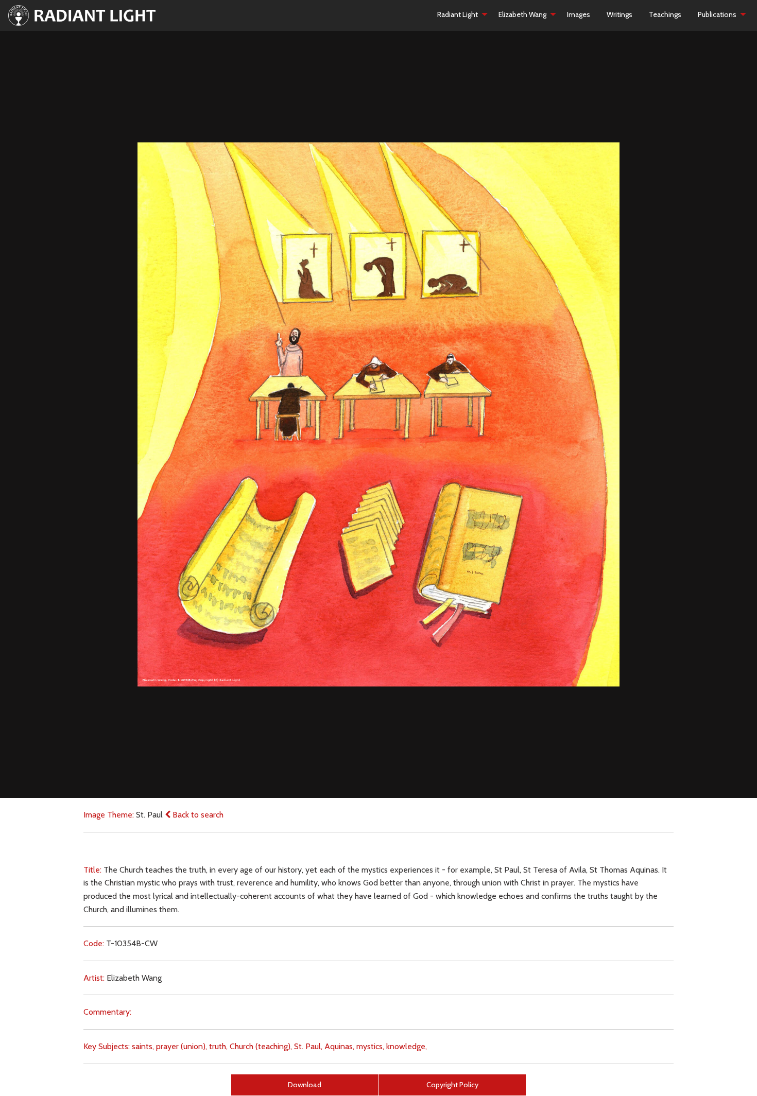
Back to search (196, 815)
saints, (143, 1046)
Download (304, 1084)
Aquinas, (339, 1046)
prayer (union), (181, 1046)
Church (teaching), (261, 1046)
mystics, (370, 1046)
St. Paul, (308, 1046)
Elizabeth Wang (522, 14)
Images (578, 14)
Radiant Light (457, 14)
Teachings (665, 14)
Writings (619, 14)
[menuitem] (459, 14)
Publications (717, 14)
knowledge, (406, 1046)
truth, (218, 1046)
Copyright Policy (452, 1084)
